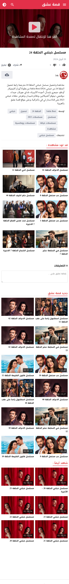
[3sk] (64, 78)
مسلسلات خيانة (48, 123)
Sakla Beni (51, 111)
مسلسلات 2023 (35, 117)
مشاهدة (51, 129)
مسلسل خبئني (46, 135)
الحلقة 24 (36, 111)
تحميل (24, 111)
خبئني (12, 111)
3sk (56, 75)
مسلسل (52, 117)
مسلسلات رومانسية (25, 123)
